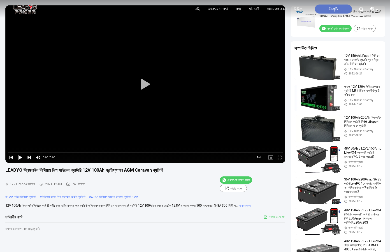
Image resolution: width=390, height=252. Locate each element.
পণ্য (238, 9)
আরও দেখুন (245, 205)
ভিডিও (298, 9)
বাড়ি (197, 9)
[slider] (145, 152)
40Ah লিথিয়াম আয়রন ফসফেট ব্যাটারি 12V (114, 197)
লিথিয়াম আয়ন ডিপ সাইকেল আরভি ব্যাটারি (64, 197)
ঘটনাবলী (254, 9)
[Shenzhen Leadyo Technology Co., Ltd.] (24, 9)
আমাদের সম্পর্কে (218, 9)
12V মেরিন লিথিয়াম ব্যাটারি (21, 197)
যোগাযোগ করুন (277, 9)
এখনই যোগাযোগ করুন (239, 180)
